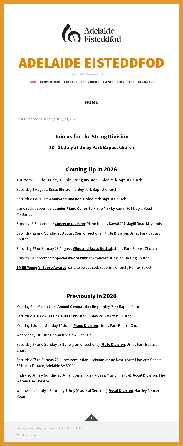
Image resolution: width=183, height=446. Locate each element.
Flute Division (116, 233)
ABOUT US (70, 82)
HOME (33, 82)
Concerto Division (70, 223)
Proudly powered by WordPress (35, 428)
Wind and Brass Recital (92, 248)
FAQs (130, 82)
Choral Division (63, 334)
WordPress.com (26, 435)
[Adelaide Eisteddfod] (91, 33)
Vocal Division (145, 375)
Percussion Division (86, 359)
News (120, 82)
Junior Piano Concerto (74, 208)
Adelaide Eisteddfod (91, 62)
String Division (85, 179)
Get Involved (90, 82)
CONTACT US (146, 82)
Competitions (50, 82)
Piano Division (85, 325)
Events (108, 82)
